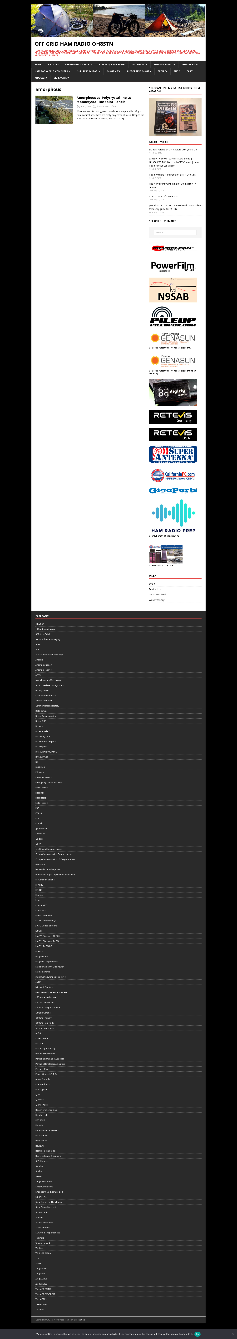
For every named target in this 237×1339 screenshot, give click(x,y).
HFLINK (38, 889)
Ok (197, 1334)
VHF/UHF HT (188, 64)
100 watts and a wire (45, 629)
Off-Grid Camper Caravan (47, 1007)
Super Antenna (42, 1227)
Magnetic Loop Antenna (47, 961)
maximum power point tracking (50, 976)
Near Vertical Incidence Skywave (51, 992)
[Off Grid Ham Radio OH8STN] (118, 35)
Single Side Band (43, 1181)
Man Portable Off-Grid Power (49, 966)
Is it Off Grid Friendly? (45, 920)
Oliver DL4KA (41, 1038)
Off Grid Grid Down (44, 1002)
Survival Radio (163, 64)
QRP (37, 1094)
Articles (53, 64)
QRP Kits (39, 1099)
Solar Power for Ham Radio (48, 1201)
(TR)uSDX (39, 623)
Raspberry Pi (41, 1115)
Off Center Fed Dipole (45, 997)
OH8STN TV (113, 71)
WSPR (38, 1258)
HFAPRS (39, 884)
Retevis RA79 (41, 1135)
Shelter (39, 1171)
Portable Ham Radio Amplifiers (50, 1063)
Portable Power (43, 1069)
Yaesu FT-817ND (43, 1289)
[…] (125, 118)
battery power (42, 690)
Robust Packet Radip (45, 1150)
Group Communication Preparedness (53, 854)
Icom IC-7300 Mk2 (43, 915)
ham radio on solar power (48, 869)
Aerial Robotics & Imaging (47, 639)
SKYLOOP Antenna (44, 1186)
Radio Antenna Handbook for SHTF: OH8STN (172, 174)
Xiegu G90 (40, 1273)
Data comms (41, 710)
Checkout (41, 78)
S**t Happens (42, 1161)
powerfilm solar (43, 1079)
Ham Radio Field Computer (51, 71)
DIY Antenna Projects (45, 741)
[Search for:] (175, 232)
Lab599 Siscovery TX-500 (47, 941)
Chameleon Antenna (45, 695)
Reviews (39, 1145)
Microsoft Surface (44, 987)
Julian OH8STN (102, 106)
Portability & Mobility (45, 1048)
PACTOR (39, 1043)
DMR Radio (40, 767)
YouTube (39, 1309)
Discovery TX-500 (43, 736)
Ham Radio (40, 864)
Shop (177, 71)
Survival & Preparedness (47, 1232)
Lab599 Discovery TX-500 (47, 936)
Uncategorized (42, 1242)
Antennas (138, 64)
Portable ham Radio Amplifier (49, 1058)
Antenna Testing (43, 669)
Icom (37, 900)
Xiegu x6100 (41, 1283)
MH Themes (79, 1319)
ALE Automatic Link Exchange (49, 654)
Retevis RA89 (41, 1140)
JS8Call (38, 930)
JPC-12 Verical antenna (46, 925)
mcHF (38, 982)
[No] (233, 1334)
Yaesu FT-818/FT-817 (45, 1294)
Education (40, 772)
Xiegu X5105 (41, 1278)
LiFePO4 (39, 951)
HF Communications (45, 879)
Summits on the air (44, 1222)
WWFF (38, 1263)
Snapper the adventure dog (49, 1191)
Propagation (41, 1089)
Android (39, 659)
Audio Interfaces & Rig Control (49, 685)
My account (61, 78)
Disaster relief (42, 731)
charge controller (43, 700)
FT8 (37, 818)
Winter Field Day (43, 1253)
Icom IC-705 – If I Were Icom (164, 196)
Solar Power (41, 1196)
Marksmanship (42, 971)
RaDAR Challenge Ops (46, 1109)
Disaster (39, 726)
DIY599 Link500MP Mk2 (46, 751)
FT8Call (38, 823)
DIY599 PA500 (41, 756)
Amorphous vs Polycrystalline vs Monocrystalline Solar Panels (104, 99)
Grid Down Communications (49, 848)
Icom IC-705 (40, 910)
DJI (36, 762)
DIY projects (41, 746)
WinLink (39, 1247)
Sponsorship (41, 1212)
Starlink (39, 1217)
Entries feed (155, 589)
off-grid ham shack (44, 1028)
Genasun (40, 833)
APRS (38, 675)
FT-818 (38, 813)
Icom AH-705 (41, 905)
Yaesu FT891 (41, 1299)
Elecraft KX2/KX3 (43, 777)
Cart (190, 71)
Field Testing (41, 802)
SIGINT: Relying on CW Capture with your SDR (173, 149)
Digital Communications (46, 716)
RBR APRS (40, 1120)
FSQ (37, 808)
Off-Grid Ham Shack (77, 64)
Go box (39, 838)
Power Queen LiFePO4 (112, 64)
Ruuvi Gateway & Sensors (48, 1155)
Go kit (38, 843)
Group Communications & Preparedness (55, 859)
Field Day (39, 792)
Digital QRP (40, 721)
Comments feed (157, 594)
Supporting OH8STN (139, 71)
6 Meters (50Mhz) (43, 634)
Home (38, 64)
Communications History (47, 705)
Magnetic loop (42, 956)
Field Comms (41, 787)
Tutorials (39, 1237)
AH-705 (38, 644)
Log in (152, 583)
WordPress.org (156, 599)
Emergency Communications (49, 782)
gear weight (41, 828)
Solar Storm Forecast (45, 1207)
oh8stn (38, 1033)
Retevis (39, 1125)
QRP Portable (42, 1104)
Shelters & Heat (87, 71)
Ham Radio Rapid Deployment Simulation (55, 874)
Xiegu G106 (40, 1268)
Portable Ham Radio (45, 1053)
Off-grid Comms (43, 1012)
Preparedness (42, 1084)
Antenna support (43, 664)
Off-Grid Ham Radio (44, 1022)
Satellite (39, 1166)
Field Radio (40, 797)
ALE (37, 649)
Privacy (162, 71)
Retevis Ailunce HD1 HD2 (47, 1130)
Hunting (39, 894)
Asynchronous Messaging (48, 680)
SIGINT (38, 1176)
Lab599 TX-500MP (43, 946)
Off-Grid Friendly (43, 1017)
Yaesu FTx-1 (41, 1304)
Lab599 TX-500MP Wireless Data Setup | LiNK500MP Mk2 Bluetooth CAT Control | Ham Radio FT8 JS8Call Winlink (174, 162)
